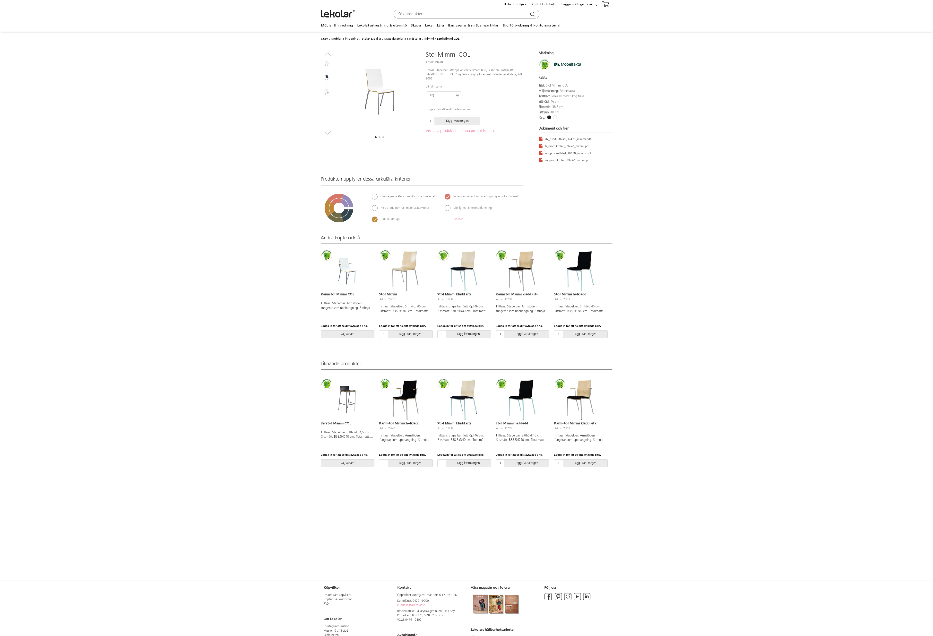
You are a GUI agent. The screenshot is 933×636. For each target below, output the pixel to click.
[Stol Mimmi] (405, 271)
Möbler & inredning (344, 38)
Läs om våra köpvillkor (337, 595)
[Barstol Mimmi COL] (347, 400)
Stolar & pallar (371, 38)
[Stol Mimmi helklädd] (580, 271)
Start (324, 38)
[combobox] (466, 14)
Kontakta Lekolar (544, 4)
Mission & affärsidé (336, 630)
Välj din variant (435, 86)
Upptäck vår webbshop (338, 599)
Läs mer (458, 219)
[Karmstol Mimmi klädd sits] (522, 271)
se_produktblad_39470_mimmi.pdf (567, 160)
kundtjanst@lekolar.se (411, 605)
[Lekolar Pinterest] (558, 599)
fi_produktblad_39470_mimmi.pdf (567, 146)
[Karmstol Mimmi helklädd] (405, 400)
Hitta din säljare (515, 4)
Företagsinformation (336, 626)
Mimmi (429, 38)
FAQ (326, 603)
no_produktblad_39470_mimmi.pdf (568, 153)
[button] (376, 137)
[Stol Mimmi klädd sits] (463, 271)
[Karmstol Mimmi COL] (347, 271)
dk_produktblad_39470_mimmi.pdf (568, 139)
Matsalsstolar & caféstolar (402, 38)
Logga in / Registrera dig (579, 4)
